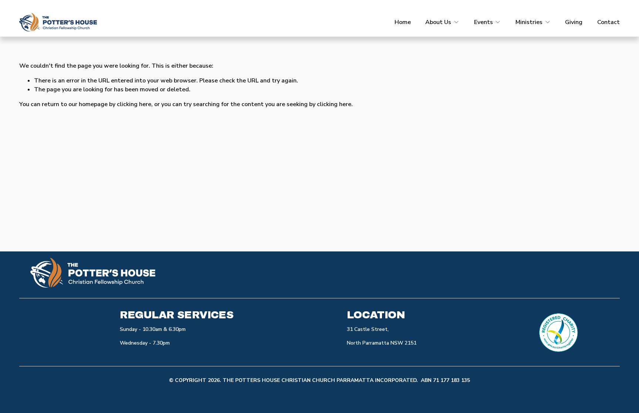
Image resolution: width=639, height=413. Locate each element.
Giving (573, 22)
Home (403, 22)
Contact (608, 22)
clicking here (134, 104)
